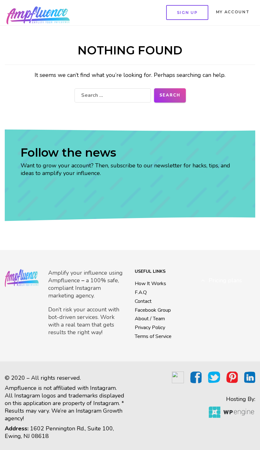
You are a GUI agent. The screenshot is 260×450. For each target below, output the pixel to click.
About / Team (150, 318)
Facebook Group (153, 310)
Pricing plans (224, 280)
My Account (233, 11)
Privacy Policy (150, 327)
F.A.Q (141, 292)
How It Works (150, 283)
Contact (143, 301)
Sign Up (187, 12)
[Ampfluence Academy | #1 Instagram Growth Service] (38, 12)
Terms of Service (153, 336)
